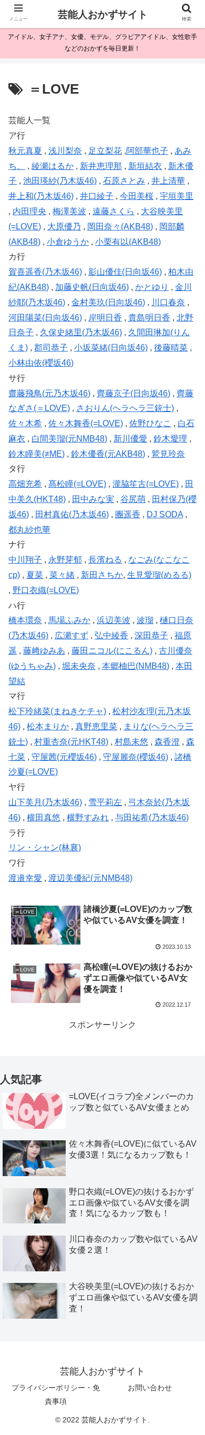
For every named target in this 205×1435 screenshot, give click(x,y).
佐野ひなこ (150, 423)
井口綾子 (97, 196)
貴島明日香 (149, 317)
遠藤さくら (114, 211)
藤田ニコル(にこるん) (111, 650)
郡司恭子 (51, 347)
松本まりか (48, 726)
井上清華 (168, 180)
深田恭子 (151, 635)
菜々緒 (62, 574)
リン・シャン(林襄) (44, 847)
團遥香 (127, 514)
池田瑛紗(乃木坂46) (60, 180)
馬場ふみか (69, 620)
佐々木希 (25, 423)
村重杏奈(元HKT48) (71, 741)
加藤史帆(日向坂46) (92, 287)
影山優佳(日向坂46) (125, 271)
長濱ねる (105, 559)
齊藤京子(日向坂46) (133, 393)
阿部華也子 (147, 150)
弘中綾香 (111, 635)
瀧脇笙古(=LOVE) (145, 483)
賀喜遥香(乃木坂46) (45, 271)
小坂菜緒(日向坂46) (111, 347)
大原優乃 (64, 226)
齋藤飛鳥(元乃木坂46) (49, 393)
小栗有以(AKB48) (128, 241)
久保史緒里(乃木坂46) (81, 332)
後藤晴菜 (171, 347)
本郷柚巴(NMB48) (135, 665)
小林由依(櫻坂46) (41, 362)
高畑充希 (25, 483)
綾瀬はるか (53, 166)
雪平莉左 (105, 802)
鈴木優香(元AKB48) (108, 453)
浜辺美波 (113, 620)
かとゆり (152, 287)
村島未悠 (131, 741)
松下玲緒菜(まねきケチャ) (57, 711)
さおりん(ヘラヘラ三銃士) (125, 408)
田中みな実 (93, 499)
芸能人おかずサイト (103, 14)
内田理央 (29, 211)
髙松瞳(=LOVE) (77, 483)
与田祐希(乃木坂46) (152, 817)
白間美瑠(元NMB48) (69, 438)
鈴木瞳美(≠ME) (36, 453)
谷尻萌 (133, 499)
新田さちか (102, 574)
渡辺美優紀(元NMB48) (90, 878)
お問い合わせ (150, 1387)
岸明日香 (105, 317)
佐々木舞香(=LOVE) (85, 423)
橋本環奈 (25, 620)
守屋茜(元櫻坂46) (64, 756)
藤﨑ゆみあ (44, 650)
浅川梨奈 (65, 150)
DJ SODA (165, 514)
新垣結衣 (145, 166)
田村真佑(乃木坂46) (72, 514)
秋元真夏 (25, 150)
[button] (184, 1064)
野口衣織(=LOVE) (46, 590)
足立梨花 (105, 150)
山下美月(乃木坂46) (45, 802)
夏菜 (34, 574)
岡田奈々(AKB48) (120, 226)
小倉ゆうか (68, 241)
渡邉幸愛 (25, 878)
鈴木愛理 (170, 438)
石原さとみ (124, 180)
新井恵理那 (101, 166)
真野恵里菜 (96, 726)
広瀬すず (71, 635)
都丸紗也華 (29, 529)
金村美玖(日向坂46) (108, 302)
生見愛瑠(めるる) (159, 574)
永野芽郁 (65, 559)
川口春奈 (168, 302)
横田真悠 (43, 817)
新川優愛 (130, 438)
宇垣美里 (176, 196)
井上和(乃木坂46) (41, 196)
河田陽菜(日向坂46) (45, 317)
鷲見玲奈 (168, 453)
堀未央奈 (79, 665)
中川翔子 (25, 559)
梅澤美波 (69, 211)
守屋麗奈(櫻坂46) (135, 756)
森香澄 (167, 741)
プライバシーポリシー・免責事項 (56, 1394)
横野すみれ (88, 817)
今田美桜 (136, 196)
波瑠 (145, 620)
